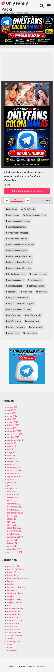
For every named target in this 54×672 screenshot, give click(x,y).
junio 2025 (12, 449)
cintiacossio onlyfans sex (19, 268)
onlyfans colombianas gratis (21, 303)
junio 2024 (12, 485)
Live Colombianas (15, 593)
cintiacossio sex (39, 274)
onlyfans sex (33, 321)
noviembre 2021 (14, 552)
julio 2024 (11, 482)
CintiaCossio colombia (35, 215)
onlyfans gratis (34, 315)
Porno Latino (13, 629)
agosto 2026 (13, 407)
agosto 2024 (13, 479)
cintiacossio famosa (17, 227)
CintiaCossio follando (17, 239)
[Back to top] (49, 666)
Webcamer (12, 651)
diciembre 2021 (14, 549)
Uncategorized (14, 642)
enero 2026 (12, 428)
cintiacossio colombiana (19, 221)
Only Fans (27, 292)
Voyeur (10, 648)
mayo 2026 (12, 416)
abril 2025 (11, 455)
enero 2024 (12, 501)
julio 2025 (11, 446)
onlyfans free (14, 315)
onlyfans (42, 292)
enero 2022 (12, 546)
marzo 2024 (12, 495)
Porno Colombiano (15, 620)
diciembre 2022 (14, 528)
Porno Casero (13, 617)
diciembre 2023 (14, 504)
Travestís (11, 638)
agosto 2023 (13, 516)
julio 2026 (11, 410)
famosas (12, 292)
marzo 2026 (12, 422)
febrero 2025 (13, 461)
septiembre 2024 (15, 476)
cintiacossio (13, 215)
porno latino (31, 333)
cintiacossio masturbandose (21, 244)
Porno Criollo (13, 623)
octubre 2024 (13, 473)
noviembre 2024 (14, 470)
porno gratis (13, 333)
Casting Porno (13, 572)
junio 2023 (12, 522)
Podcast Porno (14, 611)
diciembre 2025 (14, 431)
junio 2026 (12, 413)
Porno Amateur (14, 614)
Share (47, 200)
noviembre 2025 (14, 434)
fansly (10, 584)
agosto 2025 (13, 443)
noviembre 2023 (14, 507)
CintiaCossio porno (16, 274)
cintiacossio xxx (15, 286)
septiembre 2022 (15, 537)
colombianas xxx (36, 286)
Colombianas (13, 575)
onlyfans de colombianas (19, 309)
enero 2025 (12, 464)
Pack (9, 605)
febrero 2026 (13, 425)
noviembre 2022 (14, 531)
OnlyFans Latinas (15, 599)
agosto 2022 (13, 540)
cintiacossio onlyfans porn (20, 262)
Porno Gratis (12, 626)
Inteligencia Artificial (16, 587)
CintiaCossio (29, 209)
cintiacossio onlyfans (17, 250)
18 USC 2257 (41, 666)
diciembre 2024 (14, 467)
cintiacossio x (36, 280)
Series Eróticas (14, 632)
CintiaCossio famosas (18, 233)
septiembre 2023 (15, 513)
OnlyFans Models (15, 602)
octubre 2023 (13, 510)
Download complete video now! (28, 191)
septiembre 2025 (15, 440)
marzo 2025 (12, 458)
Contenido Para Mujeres (18, 578)
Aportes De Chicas (15, 569)
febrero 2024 (13, 498)
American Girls (13, 566)
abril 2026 (11, 419)
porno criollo (36, 327)
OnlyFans (12, 209)
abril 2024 (11, 492)
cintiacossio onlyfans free (20, 256)
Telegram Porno (14, 635)
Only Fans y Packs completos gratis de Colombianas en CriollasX (14, 6)
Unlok (9, 645)
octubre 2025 (13, 437)
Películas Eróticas (15, 608)
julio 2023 (11, 519)
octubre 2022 (13, 534)
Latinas (10, 590)
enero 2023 (12, 525)
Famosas (11, 581)
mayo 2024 (12, 488)
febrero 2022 (13, 543)
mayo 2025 (12, 452)
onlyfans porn (14, 321)
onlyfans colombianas (18, 298)
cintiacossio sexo (16, 280)
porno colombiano (16, 327)
